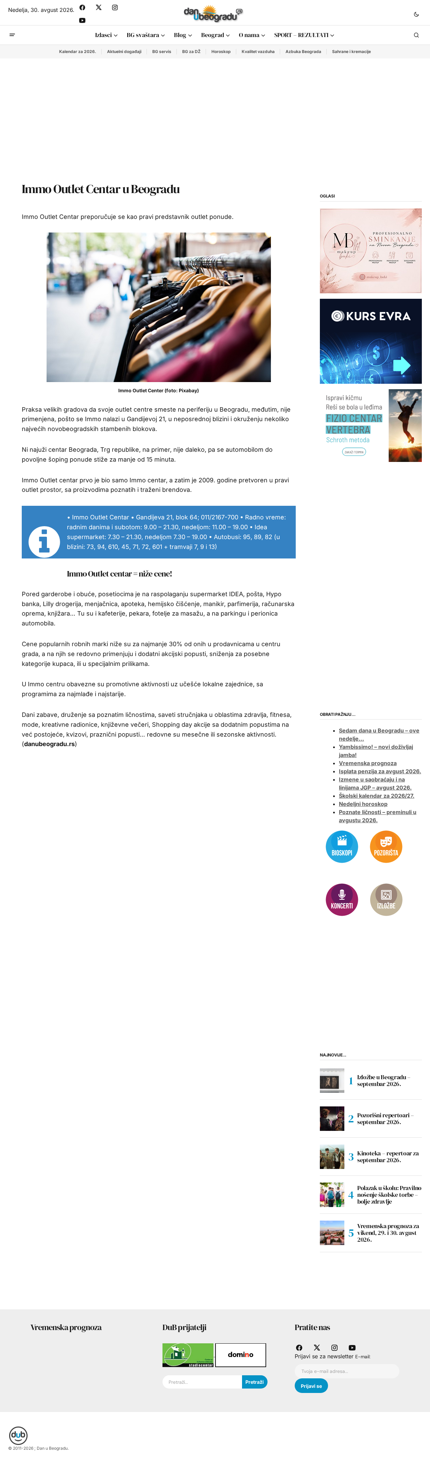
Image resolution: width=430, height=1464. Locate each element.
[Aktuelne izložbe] (386, 899)
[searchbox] (202, 1382)
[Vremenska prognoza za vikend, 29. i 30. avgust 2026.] (332, 1233)
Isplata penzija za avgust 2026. (380, 771)
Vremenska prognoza (368, 763)
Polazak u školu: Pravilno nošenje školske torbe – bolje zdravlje (389, 1195)
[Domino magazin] (240, 1354)
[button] (416, 14)
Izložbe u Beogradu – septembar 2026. (384, 1080)
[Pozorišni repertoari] (386, 846)
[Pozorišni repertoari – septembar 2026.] (332, 1118)
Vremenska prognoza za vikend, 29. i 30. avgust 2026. (388, 1233)
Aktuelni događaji (124, 51)
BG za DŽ (191, 51)
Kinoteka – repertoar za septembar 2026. (388, 1156)
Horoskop (221, 51)
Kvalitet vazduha (258, 51)
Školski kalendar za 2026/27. (376, 795)
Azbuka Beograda (303, 51)
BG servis (161, 51)
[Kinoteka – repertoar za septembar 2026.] (332, 1156)
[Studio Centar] (188, 1354)
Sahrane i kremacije (351, 51)
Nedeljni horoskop (363, 803)
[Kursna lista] (371, 250)
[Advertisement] (215, 109)
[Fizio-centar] (371, 424)
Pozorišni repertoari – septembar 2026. (385, 1118)
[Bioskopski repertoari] (342, 846)
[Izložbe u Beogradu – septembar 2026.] (332, 1080)
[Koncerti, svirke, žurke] (342, 899)
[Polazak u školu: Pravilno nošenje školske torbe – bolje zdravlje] (332, 1195)
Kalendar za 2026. (77, 51)
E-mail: (363, 1357)
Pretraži (254, 1382)
